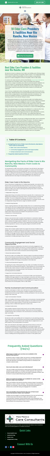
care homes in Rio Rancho (38, 80)
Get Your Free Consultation (25, 56)
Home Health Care (12, 433)
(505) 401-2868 (40, 2)
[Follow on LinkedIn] (11, 447)
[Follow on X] (8, 447)
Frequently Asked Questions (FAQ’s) (18, 154)
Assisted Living (11, 435)
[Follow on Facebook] (6, 447)
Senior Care (10, 437)
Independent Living (12, 439)
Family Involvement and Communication (22, 152)
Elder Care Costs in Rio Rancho (19, 147)
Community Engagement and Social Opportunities (24, 149)
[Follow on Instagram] (13, 447)
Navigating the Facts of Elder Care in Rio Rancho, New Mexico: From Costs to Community (25, 144)
